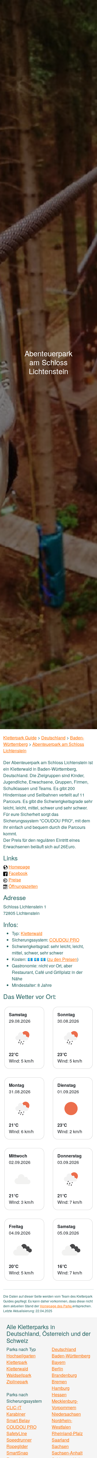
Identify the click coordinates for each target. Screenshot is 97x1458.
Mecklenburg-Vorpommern (65, 1404)
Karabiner (15, 1414)
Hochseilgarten (21, 1356)
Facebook (18, 873)
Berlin (57, 1369)
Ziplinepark (17, 1381)
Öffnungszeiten (23, 886)
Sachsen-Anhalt (67, 1453)
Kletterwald (31, 933)
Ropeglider (17, 1446)
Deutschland (53, 738)
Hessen (59, 1394)
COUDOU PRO (64, 940)
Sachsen (60, 1446)
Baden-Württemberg (71, 1356)
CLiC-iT (14, 1407)
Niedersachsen (66, 1414)
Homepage (19, 867)
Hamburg (61, 1388)
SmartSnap (17, 1453)
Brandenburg (64, 1375)
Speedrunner (19, 1440)
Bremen (59, 1381)
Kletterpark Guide (20, 738)
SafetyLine (16, 1433)
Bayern (58, 1362)
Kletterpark (16, 1362)
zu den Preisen (62, 959)
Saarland (60, 1440)
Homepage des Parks (56, 1306)
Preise (15, 880)
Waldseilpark (18, 1375)
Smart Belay (18, 1420)
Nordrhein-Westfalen (62, 1423)
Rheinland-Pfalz (67, 1433)
